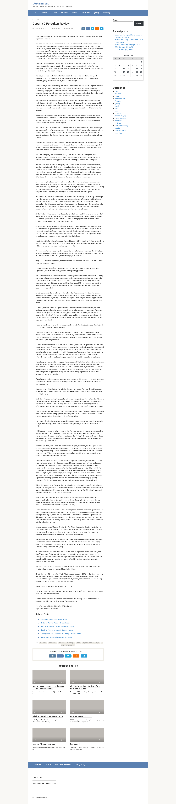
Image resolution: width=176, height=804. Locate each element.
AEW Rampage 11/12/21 (81, 716)
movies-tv (118, 111)
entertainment (120, 99)
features (75, 13)
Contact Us (38, 765)
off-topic (118, 113)
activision (53, 643)
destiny (44, 13)
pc (98, 643)
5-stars (44, 643)
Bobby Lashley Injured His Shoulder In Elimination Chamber (48, 687)
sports (117, 128)
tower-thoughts (120, 131)
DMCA (48, 765)
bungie (62, 643)
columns (118, 94)
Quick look (86, 13)
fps (79, 643)
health (117, 106)
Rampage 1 (75, 744)
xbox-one (71, 645)
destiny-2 (71, 643)
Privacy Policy (80, 765)
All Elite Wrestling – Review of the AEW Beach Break (85, 687)
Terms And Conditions (63, 765)
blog (116, 91)
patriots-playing (120, 116)
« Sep (127, 82)
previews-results (121, 118)
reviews (118, 123)
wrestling (106, 13)
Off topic (54, 13)
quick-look (118, 121)
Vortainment (41, 3)
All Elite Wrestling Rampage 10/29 (47, 716)
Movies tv (64, 13)
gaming (96, 13)
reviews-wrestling (121, 126)
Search (115, 20)
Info (36, 13)
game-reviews (89, 643)
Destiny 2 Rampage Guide (43, 744)
